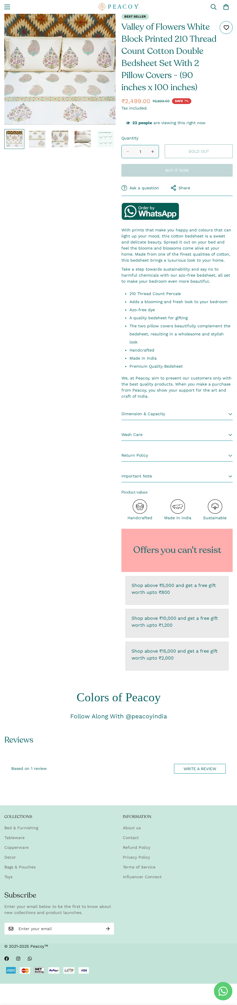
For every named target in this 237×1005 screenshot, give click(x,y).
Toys (8, 876)
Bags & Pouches (20, 867)
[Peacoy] (118, 7)
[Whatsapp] (29, 958)
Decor (10, 857)
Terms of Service (139, 867)
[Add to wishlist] (226, 27)
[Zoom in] (103, 26)
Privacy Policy (136, 857)
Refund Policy (136, 847)
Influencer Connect (142, 876)
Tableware (14, 837)
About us (132, 827)
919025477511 (150, 211)
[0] (226, 7)
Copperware (16, 847)
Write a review (200, 768)
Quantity (129, 138)
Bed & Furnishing (21, 827)
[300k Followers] (6, 958)
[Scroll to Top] (225, 973)
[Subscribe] (107, 929)
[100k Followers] (18, 958)
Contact (131, 837)
